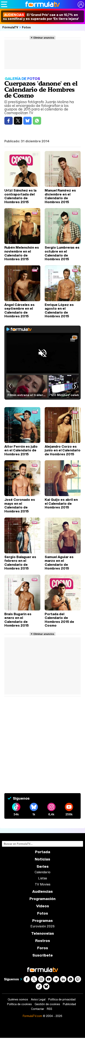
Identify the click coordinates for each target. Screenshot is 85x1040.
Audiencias (42, 891)
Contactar (37, 1009)
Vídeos (42, 906)
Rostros (42, 940)
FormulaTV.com (32, 1016)
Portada (42, 852)
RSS (49, 1009)
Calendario (42, 872)
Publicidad (69, 1004)
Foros (42, 948)
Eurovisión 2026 (42, 926)
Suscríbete (42, 955)
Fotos (26, 27)
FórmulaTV (10, 27)
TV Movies (42, 884)
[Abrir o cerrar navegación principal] (4, 4)
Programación (42, 898)
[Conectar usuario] (81, 4)
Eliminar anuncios (43, 37)
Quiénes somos (18, 999)
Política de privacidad (62, 999)
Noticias (42, 859)
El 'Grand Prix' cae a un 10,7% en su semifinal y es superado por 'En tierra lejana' (41, 16)
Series (43, 866)
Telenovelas (42, 933)
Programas (42, 920)
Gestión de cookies (47, 1004)
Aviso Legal (38, 999)
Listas (42, 878)
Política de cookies (19, 1004)
